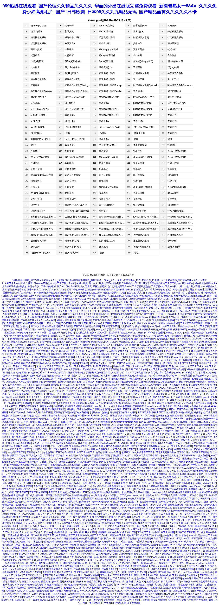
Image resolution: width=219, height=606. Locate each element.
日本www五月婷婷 (43, 283)
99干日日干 (92, 311)
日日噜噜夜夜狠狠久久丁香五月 (126, 289)
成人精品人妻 (82, 332)
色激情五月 (165, 289)
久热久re (115, 354)
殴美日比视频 (43, 467)
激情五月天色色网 (19, 455)
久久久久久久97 (34, 397)
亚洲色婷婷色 (140, 594)
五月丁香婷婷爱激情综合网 (119, 369)
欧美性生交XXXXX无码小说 (118, 403)
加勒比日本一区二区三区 (62, 385)
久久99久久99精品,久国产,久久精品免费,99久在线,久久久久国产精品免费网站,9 (172, 305)
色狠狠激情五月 (49, 295)
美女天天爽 (86, 286)
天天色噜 (103, 461)
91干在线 (112, 554)
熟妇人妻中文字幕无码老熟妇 (159, 547)
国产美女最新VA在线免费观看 (45, 326)
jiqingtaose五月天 (205, 320)
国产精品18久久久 (168, 501)
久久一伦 (22, 317)
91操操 (136, 415)
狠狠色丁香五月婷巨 (185, 532)
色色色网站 (48, 452)
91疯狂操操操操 (189, 581)
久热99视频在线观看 (15, 471)
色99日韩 (171, 409)
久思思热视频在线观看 (132, 597)
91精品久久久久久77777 (32, 311)
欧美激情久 (106, 357)
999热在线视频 (28, 298)
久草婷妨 (156, 535)
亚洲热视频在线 (47, 511)
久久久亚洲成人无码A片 (87, 357)
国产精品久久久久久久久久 (53, 600)
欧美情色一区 (55, 547)
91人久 (49, 458)
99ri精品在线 (114, 581)
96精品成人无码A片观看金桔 (91, 305)
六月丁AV (135, 529)
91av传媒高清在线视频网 (58, 440)
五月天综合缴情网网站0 (56, 575)
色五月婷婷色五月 (114, 474)
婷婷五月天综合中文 (24, 424)
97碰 (186, 523)
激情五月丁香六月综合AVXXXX (120, 467)
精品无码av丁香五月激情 (71, 351)
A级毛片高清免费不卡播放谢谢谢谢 (73, 320)
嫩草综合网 (72, 437)
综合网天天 (68, 547)
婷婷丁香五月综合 (160, 569)
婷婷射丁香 (178, 292)
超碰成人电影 (153, 581)
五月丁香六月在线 (202, 409)
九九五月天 (154, 449)
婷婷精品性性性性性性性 (134, 587)
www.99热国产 (89, 302)
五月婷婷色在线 (61, 480)
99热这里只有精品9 (152, 283)
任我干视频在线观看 (129, 461)
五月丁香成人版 (184, 409)
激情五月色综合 (25, 335)
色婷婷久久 (56, 335)
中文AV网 (72, 292)
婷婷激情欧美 (63, 550)
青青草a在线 (46, 406)
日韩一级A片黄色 (137, 526)
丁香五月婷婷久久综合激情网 (190, 443)
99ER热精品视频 (156, 332)
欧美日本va (94, 388)
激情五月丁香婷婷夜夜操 (182, 569)
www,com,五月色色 (170, 446)
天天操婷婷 (19, 557)
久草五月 (205, 514)
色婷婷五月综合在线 (85, 507)
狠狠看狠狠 (141, 449)
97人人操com (103, 507)
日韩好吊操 (13, 375)
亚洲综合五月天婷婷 (143, 584)
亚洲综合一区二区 (158, 578)
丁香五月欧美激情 (85, 329)
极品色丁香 (133, 501)
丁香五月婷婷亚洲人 (58, 464)
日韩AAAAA (85, 338)
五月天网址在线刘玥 (80, 298)
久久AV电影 (82, 455)
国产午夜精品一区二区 (130, 283)
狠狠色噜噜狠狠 (49, 338)
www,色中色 (34, 354)
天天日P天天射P (208, 394)
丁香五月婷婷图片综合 (120, 431)
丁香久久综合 (29, 329)
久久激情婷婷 (8, 529)
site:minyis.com (124, 584)
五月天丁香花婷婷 (153, 375)
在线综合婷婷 (33, 388)
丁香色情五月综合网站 (122, 455)
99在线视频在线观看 (52, 587)
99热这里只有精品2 (108, 283)
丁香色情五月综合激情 (92, 498)
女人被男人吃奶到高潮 (170, 550)
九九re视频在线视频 (34, 345)
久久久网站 (81, 529)
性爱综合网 (192, 354)
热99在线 (198, 554)
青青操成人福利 (32, 428)
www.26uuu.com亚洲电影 (201, 486)
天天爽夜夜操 (179, 597)
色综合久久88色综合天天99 (132, 298)
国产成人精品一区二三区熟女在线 (42, 495)
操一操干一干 (100, 526)
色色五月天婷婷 (58, 314)
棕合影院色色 (65, 403)
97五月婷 (160, 409)
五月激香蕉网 (8, 461)
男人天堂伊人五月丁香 (37, 369)
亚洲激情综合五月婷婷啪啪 (166, 440)
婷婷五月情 (210, 366)
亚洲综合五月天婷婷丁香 (146, 575)
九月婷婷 (50, 434)
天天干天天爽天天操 (102, 501)
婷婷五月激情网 (125, 381)
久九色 (14, 554)
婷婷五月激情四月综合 (114, 292)
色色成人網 (102, 302)
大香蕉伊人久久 (77, 449)
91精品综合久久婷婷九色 (62, 360)
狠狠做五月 (198, 360)
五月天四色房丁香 (83, 366)
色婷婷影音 (120, 440)
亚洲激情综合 (150, 514)
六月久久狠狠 (120, 572)
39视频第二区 (147, 461)
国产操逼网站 (65, 295)
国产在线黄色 (31, 409)
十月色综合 (183, 594)
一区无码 (26, 449)
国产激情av (76, 467)
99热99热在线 (81, 400)
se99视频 (131, 329)
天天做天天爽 (210, 357)
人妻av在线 (151, 348)
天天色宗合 (71, 489)
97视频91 (131, 486)
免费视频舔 (19, 363)
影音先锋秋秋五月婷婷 (111, 560)
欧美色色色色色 (81, 378)
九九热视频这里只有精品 (119, 305)
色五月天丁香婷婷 (172, 283)
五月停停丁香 (145, 477)
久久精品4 (152, 298)
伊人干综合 (158, 437)
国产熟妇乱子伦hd (72, 394)
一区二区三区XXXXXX (25, 378)
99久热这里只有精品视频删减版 (153, 486)
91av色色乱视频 (206, 557)
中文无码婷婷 (137, 348)
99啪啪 (74, 363)
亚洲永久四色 (64, 381)
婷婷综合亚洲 (50, 566)
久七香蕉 (9, 492)
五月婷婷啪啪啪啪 (111, 550)
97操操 (192, 421)
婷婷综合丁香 (14, 498)
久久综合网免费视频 (144, 381)
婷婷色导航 (59, 437)
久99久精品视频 (66, 566)
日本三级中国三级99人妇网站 (36, 498)
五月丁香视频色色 (141, 286)
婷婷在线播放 (114, 532)
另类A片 (96, 397)
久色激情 (151, 572)
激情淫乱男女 (117, 544)
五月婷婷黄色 (89, 492)
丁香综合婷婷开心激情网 (164, 541)
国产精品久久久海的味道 (181, 474)
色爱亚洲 (113, 461)
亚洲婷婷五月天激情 (60, 590)
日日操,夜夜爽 (161, 366)
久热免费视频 (202, 455)
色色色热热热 (174, 600)
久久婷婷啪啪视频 (78, 495)
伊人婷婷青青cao (70, 498)
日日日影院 (180, 547)
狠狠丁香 (185, 440)
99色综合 (82, 388)
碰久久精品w (181, 535)
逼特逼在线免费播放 (118, 526)
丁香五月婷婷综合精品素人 (158, 292)
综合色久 (109, 440)
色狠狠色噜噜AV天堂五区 (142, 428)
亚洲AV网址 (34, 295)
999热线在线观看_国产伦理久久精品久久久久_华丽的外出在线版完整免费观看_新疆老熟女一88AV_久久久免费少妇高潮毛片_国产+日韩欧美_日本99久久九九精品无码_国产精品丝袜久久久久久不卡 (109, 280)
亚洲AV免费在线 (38, 375)
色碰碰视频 (165, 575)
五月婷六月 (153, 594)
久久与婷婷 (72, 578)
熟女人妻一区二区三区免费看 (145, 517)
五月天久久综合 (69, 341)
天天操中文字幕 (129, 523)
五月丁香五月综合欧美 (165, 314)
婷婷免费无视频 (86, 538)
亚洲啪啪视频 (147, 560)
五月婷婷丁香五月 (110, 326)
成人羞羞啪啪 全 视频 (123, 437)
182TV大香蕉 (30, 523)
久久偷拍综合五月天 (93, 375)
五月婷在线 (197, 378)
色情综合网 (61, 311)
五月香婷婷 (66, 326)
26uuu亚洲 (7, 587)
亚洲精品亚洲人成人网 (94, 369)
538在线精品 (20, 587)
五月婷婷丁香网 (61, 412)
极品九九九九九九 (135, 292)
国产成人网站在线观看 (68, 286)
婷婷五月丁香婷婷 (147, 523)
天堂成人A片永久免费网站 (192, 471)
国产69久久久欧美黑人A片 (65, 501)
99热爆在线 (32, 557)
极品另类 (105, 378)
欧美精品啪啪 (140, 554)
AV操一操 (42, 464)
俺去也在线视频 (206, 289)
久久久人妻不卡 (60, 544)
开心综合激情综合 (47, 538)
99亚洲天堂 (73, 594)
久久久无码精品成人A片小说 (67, 523)
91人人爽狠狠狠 (103, 590)
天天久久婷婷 (130, 424)
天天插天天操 (67, 415)
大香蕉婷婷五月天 (117, 535)
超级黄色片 (164, 563)
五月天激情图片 (96, 400)
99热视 (18, 329)
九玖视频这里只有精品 (30, 572)
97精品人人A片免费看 (151, 385)
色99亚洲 (126, 452)
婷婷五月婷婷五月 (86, 452)
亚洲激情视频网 (156, 483)
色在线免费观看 (115, 320)
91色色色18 (33, 504)
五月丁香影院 (25, 566)
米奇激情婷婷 (200, 381)
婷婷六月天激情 (15, 480)
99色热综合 (70, 305)
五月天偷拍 (115, 489)
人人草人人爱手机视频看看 (29, 381)
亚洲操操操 (139, 338)
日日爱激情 (39, 292)
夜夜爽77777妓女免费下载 (165, 412)
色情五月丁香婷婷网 (206, 584)
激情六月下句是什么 (159, 400)
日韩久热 (125, 529)
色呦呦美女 (19, 308)
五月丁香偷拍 (123, 363)
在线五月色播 (44, 523)
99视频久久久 (97, 474)
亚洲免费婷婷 (20, 295)
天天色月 (60, 455)
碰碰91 (41, 474)
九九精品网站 (127, 326)
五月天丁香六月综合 (64, 507)
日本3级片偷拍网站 (97, 295)
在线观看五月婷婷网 (202, 452)
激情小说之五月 (26, 554)
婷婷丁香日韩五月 (77, 317)
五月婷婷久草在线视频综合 (145, 431)
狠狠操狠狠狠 (24, 348)
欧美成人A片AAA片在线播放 (126, 590)
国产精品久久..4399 (111, 587)
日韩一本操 (7, 409)
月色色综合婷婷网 (130, 385)
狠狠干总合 (199, 412)
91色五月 (6, 345)
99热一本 (183, 563)
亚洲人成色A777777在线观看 (177, 375)
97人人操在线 (19, 560)
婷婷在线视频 (201, 600)
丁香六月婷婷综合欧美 (26, 421)
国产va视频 (210, 554)
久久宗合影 (186, 403)
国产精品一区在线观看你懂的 (102, 335)
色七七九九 (166, 597)
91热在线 (40, 351)
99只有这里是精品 (19, 440)
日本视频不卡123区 (170, 581)
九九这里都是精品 (100, 594)
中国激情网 (83, 341)
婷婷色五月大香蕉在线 (78, 428)
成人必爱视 (127, 581)
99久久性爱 (27, 283)
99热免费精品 (146, 295)
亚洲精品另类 (14, 581)
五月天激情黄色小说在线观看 (182, 557)
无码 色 (101, 345)
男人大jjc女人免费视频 (165, 477)
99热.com (29, 520)
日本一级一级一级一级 (137, 360)
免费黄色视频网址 (92, 550)
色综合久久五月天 (108, 298)
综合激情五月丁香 (16, 452)
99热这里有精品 (43, 424)
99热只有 (189, 507)
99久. (198, 298)
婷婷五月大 (83, 443)
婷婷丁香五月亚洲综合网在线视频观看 (109, 428)
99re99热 (66, 375)
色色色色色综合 (175, 504)
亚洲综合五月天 (135, 388)
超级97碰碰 (130, 418)
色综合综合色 (137, 511)
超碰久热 (168, 295)
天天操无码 (130, 544)
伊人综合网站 (154, 403)
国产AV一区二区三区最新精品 (17, 360)
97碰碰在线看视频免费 (13, 495)
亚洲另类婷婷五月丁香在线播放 (30, 323)
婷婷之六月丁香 (103, 329)
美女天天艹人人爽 (193, 357)
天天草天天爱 (124, 415)
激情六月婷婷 (89, 345)
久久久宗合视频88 (154, 335)
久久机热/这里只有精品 (195, 391)
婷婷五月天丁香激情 (59, 298)
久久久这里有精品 (91, 523)
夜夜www (79, 557)
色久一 (134, 477)
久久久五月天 (40, 547)
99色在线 (37, 566)
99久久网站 (90, 532)
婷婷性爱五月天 (185, 341)
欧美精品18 (87, 394)
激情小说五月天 (90, 480)
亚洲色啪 (144, 600)
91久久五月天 (79, 295)
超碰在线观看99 (58, 578)
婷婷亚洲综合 (33, 483)
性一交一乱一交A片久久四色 (185, 514)
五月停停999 (205, 578)
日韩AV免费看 (126, 554)
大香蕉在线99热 (9, 526)
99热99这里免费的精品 (65, 443)
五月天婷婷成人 (121, 394)
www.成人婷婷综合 (198, 535)
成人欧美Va (103, 544)
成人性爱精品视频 (43, 480)
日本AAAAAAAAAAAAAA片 (190, 338)
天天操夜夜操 (103, 354)
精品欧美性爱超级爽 (64, 357)
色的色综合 (75, 480)
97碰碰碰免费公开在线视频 (83, 544)
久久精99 (19, 409)
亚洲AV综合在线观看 (172, 489)
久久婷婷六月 (167, 529)
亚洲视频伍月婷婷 (56, 409)
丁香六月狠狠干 (143, 443)
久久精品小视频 (76, 532)
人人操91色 (73, 597)
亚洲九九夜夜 (53, 323)
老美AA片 (76, 375)
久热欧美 (21, 458)
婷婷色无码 (22, 332)
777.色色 (150, 498)
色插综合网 (83, 489)
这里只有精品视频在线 (115, 498)
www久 (206, 397)
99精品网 (150, 338)
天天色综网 (210, 292)
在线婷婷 (157, 492)
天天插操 (8, 541)
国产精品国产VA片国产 (113, 360)
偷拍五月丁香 (181, 431)
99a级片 (102, 511)
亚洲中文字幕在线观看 (135, 474)
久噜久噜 (56, 498)
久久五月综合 (171, 471)
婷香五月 (43, 569)
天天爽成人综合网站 (94, 418)
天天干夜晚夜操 (187, 455)
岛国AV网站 (147, 314)
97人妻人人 (45, 501)
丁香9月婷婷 (29, 366)
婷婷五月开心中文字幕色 (55, 535)
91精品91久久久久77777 (155, 495)
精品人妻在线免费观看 (166, 381)
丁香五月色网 (194, 547)
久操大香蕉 (49, 320)
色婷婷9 (36, 403)
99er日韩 (68, 569)
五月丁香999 (32, 600)
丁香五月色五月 (126, 541)
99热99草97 (179, 418)
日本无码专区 (171, 483)
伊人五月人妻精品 (134, 375)
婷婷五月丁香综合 (85, 385)
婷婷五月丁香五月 (121, 348)
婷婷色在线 (187, 600)
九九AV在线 (94, 424)
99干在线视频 (133, 603)
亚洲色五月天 (55, 369)
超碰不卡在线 (185, 381)
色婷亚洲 (201, 311)
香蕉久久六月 (33, 412)
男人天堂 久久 (148, 434)
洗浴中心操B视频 (16, 538)
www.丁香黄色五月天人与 (134, 400)
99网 (95, 366)
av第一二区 (33, 341)
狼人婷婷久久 (36, 532)
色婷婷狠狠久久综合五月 (108, 452)
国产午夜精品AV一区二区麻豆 (167, 397)
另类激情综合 (22, 326)
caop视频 (60, 434)
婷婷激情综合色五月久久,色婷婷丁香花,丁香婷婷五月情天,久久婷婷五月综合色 (45, 372)
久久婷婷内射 (206, 572)
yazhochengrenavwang (19, 578)
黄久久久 (93, 283)
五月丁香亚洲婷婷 (88, 578)
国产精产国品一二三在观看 (108, 538)
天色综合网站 (19, 501)
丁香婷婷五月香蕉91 (64, 529)
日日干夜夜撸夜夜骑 (192, 587)
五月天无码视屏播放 (18, 394)
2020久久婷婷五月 (199, 495)
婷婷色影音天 (126, 338)
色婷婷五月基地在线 (26, 529)
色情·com (41, 366)
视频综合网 (42, 298)
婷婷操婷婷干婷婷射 (198, 329)
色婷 (5, 375)
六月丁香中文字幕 (202, 403)
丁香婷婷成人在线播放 (163, 443)
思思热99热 (65, 581)
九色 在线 (85, 594)
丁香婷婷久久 (17, 511)
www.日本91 (156, 326)
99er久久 (209, 360)
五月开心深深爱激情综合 (53, 428)
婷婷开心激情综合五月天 (107, 385)
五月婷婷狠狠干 (49, 403)
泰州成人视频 (31, 511)
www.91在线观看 (50, 431)
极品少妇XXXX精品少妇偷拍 (151, 323)
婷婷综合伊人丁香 (37, 286)
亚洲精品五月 (192, 418)
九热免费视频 (131, 295)
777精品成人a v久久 (199, 431)
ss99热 (42, 409)
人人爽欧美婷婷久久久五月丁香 (123, 351)
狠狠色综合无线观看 (12, 523)
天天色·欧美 (196, 560)
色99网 (19, 520)
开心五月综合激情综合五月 (74, 323)
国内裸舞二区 (116, 302)
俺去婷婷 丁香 (129, 532)
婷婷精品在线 (19, 289)
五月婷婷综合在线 (178, 366)
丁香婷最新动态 (109, 569)
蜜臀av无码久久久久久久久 (104, 341)
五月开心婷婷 (99, 320)
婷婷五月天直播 (156, 464)
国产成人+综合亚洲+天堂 (132, 458)
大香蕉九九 (7, 295)
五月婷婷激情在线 (171, 403)
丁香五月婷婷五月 (44, 514)
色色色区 (104, 409)
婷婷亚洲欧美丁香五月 (42, 400)
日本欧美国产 (14, 403)
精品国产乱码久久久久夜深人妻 (63, 554)
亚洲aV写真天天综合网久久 (147, 455)
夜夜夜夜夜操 (139, 406)
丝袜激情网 (98, 286)
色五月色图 (81, 335)
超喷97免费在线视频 (50, 341)
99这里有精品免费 (54, 584)
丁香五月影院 (90, 511)
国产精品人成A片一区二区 (102, 363)
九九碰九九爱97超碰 (165, 584)
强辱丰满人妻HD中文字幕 (175, 406)
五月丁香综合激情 (176, 369)
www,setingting (196, 563)
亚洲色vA (192, 289)
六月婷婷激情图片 (200, 348)
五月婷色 (181, 480)
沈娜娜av (28, 480)
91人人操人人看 (37, 517)
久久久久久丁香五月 (168, 298)
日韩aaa (48, 532)
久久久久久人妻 (203, 507)
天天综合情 (49, 455)
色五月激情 (202, 421)
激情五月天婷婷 (119, 378)
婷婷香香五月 (176, 400)
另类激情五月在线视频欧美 (97, 348)
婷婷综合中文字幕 (149, 550)
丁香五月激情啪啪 (35, 363)
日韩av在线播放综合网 (151, 351)
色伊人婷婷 (210, 523)
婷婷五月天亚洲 (41, 446)
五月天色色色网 (41, 360)
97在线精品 (124, 341)
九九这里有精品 (115, 295)
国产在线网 (36, 535)
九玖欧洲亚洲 (131, 345)
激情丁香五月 (16, 434)
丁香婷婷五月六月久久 (32, 320)
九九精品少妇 (196, 529)
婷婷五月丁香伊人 (174, 332)
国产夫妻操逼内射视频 (23, 437)
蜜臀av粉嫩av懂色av (106, 381)
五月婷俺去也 (119, 501)
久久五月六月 (127, 354)
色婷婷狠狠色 (162, 415)
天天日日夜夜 (103, 483)
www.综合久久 (141, 308)
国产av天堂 (140, 489)
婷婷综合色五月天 (21, 400)
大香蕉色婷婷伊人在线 (18, 391)
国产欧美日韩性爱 (81, 504)
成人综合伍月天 (22, 541)
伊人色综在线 (99, 486)
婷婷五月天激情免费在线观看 (41, 560)
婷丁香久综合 (183, 452)
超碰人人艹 (125, 600)
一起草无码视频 (88, 483)
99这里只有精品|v (136, 498)
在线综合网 (62, 511)
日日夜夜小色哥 (46, 489)
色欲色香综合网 (104, 464)
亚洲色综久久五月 (21, 357)
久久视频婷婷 (167, 431)
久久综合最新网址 (109, 557)
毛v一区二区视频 (108, 415)
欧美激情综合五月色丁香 (54, 317)
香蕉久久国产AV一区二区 (159, 507)
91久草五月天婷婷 (11, 283)
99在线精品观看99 (204, 283)
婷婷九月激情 (161, 590)
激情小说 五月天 (198, 467)
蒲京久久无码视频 (140, 341)
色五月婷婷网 (167, 532)
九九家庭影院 (174, 578)
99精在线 (10, 381)
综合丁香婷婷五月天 (194, 332)
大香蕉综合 (124, 557)
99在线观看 (166, 418)
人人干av (155, 311)
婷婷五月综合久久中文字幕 (21, 385)
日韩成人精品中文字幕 (16, 354)
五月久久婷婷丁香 (63, 514)
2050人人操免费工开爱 (167, 428)
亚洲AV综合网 (88, 554)
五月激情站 (78, 403)
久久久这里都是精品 (157, 474)
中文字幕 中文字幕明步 (98, 449)
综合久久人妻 (88, 464)
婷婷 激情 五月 (131, 302)
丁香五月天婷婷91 (125, 397)
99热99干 (204, 498)
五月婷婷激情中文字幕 (163, 320)
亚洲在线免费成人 (94, 547)
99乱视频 (158, 345)
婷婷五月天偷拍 (188, 428)
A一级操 (45, 483)
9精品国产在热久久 (182, 449)
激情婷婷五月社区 (165, 338)
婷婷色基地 (167, 535)
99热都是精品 (179, 289)
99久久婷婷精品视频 (67, 538)
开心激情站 (147, 590)
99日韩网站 (64, 397)
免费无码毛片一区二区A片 (203, 458)
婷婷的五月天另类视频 (192, 317)
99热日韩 (125, 517)
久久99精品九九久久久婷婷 (137, 320)
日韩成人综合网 (143, 541)
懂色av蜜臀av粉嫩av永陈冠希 (105, 443)
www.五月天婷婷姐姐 (175, 437)
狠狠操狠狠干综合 (72, 354)
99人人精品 (166, 449)
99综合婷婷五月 (65, 572)
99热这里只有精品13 (93, 467)
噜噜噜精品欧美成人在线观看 (94, 597)
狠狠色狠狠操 (150, 480)
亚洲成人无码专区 (148, 421)
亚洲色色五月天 (90, 308)
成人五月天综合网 (157, 369)
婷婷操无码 (22, 563)
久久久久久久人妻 (158, 504)
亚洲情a (47, 471)
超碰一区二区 (119, 388)
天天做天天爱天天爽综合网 (69, 348)
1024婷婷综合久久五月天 (86, 560)
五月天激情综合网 (109, 338)
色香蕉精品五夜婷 (122, 464)
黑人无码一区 (169, 363)
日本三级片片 (191, 394)
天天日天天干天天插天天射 (124, 421)
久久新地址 (18, 345)
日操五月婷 (46, 412)
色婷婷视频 (115, 409)
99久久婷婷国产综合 (155, 511)
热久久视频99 (51, 477)
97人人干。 (81, 471)
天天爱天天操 (170, 360)
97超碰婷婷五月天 (60, 467)
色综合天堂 (173, 317)
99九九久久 (127, 489)
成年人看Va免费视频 (121, 406)
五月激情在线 (178, 575)
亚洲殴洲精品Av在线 (186, 311)
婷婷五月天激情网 (179, 486)
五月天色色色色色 (35, 544)
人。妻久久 (160, 560)
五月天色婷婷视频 (132, 538)
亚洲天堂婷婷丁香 (150, 529)
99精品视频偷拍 (65, 378)
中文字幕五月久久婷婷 (29, 431)
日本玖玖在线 (195, 351)
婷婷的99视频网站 (135, 547)
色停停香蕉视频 (133, 317)
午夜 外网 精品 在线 (12, 597)
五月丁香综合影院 (173, 335)
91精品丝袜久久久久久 (139, 378)
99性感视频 (87, 406)
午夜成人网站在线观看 (118, 511)
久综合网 (11, 594)
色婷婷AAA (10, 317)
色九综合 (39, 584)
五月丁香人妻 (53, 418)
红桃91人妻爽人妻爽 (114, 375)
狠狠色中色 (210, 385)
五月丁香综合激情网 (96, 477)
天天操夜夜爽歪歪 (146, 329)
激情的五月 (106, 514)
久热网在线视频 (113, 400)
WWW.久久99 (209, 483)
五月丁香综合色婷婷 (185, 320)
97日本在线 (19, 412)
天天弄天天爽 (55, 492)
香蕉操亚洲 (162, 523)
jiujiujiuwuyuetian (168, 594)
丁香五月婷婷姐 (59, 594)
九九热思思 (93, 529)
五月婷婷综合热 (185, 477)
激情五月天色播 (131, 560)
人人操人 (181, 517)
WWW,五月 (76, 345)
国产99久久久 (127, 480)
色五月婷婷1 (99, 351)
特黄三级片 (11, 348)
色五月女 (21, 388)
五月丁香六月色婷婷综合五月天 (134, 569)
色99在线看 (76, 550)
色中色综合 (142, 467)
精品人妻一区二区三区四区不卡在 (95, 563)
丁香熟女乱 (36, 541)
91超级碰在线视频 (165, 498)
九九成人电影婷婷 (91, 587)
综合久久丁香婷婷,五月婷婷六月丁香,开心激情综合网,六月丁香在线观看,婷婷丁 (90, 446)
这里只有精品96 (17, 600)
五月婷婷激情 (191, 415)
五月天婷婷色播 (34, 507)
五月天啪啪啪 (75, 511)
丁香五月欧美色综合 (141, 557)
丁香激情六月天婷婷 (181, 434)
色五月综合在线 (163, 354)
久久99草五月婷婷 (53, 394)
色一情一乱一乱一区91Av (176, 467)
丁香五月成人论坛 (178, 520)
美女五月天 (145, 535)
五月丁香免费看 (122, 566)
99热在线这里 (50, 397)
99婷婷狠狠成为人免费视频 (169, 391)
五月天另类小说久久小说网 (203, 594)
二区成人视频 (12, 535)
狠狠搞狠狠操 (79, 581)
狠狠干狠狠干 (179, 329)
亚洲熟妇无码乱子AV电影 (105, 541)
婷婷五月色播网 (164, 329)
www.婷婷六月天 (13, 449)
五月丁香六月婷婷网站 (159, 554)
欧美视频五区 (179, 354)
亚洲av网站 (29, 351)
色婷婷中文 (142, 578)
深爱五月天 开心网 (137, 572)
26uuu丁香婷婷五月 (192, 302)
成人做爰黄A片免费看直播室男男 (179, 492)
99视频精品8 (106, 572)
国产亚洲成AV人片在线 (204, 375)
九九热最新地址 (146, 424)
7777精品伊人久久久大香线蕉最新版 (64, 308)
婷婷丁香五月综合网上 (118, 477)
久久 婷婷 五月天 (68, 431)
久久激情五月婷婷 (47, 378)
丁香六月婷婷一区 (77, 600)
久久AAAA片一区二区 (40, 332)
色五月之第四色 (18, 341)
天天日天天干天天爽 (187, 363)
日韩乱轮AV (192, 575)
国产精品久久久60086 (178, 560)
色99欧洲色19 (147, 391)
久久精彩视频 (34, 317)
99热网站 (194, 498)
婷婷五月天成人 (195, 366)
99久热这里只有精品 (34, 434)
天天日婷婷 (125, 495)
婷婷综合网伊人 (81, 517)
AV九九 (107, 603)
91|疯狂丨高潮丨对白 (136, 483)
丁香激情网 (153, 587)
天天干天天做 (91, 566)
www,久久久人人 (143, 397)
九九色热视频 (96, 517)
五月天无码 (86, 526)
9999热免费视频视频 (122, 308)
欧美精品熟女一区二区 (13, 544)
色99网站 (26, 403)
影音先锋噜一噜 (111, 600)
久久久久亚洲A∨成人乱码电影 (23, 569)
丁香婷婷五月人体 (194, 292)
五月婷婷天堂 (105, 578)
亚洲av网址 (67, 366)
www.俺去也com (102, 406)
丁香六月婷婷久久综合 (124, 578)
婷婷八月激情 (138, 563)
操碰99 (61, 338)
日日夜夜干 (177, 308)
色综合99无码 (95, 495)
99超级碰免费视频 (79, 412)
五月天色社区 (12, 443)
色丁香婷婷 (160, 302)
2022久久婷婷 (147, 415)
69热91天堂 (72, 338)
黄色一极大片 (108, 397)
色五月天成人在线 (122, 563)
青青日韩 (60, 489)
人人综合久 (40, 554)
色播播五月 (52, 474)
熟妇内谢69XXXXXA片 (82, 590)
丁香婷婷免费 (118, 483)
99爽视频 (101, 532)
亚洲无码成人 (25, 526)
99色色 (158, 363)
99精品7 (171, 424)
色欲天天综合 (146, 345)
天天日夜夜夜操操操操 (148, 418)
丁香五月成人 (56, 569)
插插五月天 (189, 335)
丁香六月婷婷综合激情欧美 (126, 357)
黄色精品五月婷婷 (122, 286)
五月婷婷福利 (171, 286)
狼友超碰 (82, 292)
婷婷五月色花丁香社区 (41, 302)
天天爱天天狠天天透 (123, 575)
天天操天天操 (42, 385)
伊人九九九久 (126, 504)
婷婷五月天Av (174, 302)
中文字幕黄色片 (25, 292)
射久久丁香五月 (45, 529)
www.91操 (6, 357)
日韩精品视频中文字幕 (88, 409)
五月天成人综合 (154, 458)
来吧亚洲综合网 (202, 461)
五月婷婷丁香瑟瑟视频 (191, 323)
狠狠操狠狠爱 (42, 590)
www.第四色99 (68, 329)
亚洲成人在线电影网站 (100, 323)
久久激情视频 (184, 314)
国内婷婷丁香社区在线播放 (123, 412)
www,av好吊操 (154, 489)
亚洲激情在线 (55, 354)
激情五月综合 (176, 415)
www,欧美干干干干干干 (143, 452)
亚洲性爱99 (7, 557)
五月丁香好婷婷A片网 (157, 520)
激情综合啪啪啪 (158, 600)
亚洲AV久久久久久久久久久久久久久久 (46, 289)
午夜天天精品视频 (15, 338)
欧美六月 (206, 345)
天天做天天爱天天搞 (35, 418)
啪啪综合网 (119, 366)
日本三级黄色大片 (195, 385)
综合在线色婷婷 (112, 517)
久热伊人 (78, 514)
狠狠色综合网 (202, 569)
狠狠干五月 (211, 541)
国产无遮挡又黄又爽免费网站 (145, 446)
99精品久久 (16, 314)
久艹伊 (174, 563)
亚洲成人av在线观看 (73, 458)
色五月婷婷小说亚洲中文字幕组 (88, 440)
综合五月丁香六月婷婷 (64, 283)
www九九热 (32, 501)
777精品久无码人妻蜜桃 (57, 345)
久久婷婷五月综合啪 (16, 507)
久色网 (136, 600)
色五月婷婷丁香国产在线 (47, 415)
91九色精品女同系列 (113, 471)
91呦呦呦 (36, 449)
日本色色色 (163, 348)
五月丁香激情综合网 (115, 547)
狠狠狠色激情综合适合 (175, 345)
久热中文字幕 (181, 529)
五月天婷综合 (177, 394)
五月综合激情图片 (200, 440)
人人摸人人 (44, 557)
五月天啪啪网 (119, 329)
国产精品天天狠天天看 (13, 369)
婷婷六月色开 (202, 501)
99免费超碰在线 (150, 538)
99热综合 (82, 584)
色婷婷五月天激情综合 (141, 394)
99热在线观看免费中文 (197, 369)
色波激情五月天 (161, 394)
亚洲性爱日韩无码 (122, 514)
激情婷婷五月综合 (193, 308)
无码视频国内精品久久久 (79, 486)
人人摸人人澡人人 (103, 394)
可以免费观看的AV (193, 489)
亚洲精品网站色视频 (147, 544)
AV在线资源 (44, 597)
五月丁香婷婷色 (187, 298)
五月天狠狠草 (129, 409)
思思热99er (94, 412)
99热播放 (71, 409)
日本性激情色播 (91, 575)
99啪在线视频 (186, 412)
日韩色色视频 (106, 566)
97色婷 (138, 480)
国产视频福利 (34, 587)
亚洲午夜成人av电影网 (13, 418)
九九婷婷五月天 (116, 317)
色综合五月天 (194, 345)
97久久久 (95, 378)
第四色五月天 (70, 584)
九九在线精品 (30, 474)
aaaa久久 (178, 357)
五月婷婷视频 (56, 305)
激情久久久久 (9, 388)
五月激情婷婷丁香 (146, 409)
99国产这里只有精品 (88, 461)
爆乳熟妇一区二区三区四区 (189, 538)
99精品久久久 (192, 372)
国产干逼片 (31, 538)
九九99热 (200, 335)
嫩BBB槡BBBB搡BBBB (87, 415)
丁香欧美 (83, 363)
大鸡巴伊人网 (118, 372)
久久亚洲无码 (137, 335)
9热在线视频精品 (196, 597)
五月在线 (17, 366)
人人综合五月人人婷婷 (152, 357)
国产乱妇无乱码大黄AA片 (72, 477)
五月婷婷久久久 (34, 452)
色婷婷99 (114, 597)
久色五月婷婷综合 (176, 566)
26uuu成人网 (184, 541)
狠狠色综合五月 (41, 526)
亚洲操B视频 (185, 360)
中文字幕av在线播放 (178, 495)
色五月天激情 (54, 391)
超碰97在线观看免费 (184, 295)
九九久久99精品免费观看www (181, 511)
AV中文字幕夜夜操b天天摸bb (202, 526)
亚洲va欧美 (58, 424)
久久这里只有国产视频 (142, 363)
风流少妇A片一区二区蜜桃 (176, 458)
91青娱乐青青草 (42, 335)
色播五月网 (25, 443)
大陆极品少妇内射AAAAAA (203, 406)
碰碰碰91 (51, 286)
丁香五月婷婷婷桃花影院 (175, 351)
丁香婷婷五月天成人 (202, 434)
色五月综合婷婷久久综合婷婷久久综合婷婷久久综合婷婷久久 (92, 391)
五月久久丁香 (156, 467)
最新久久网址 (53, 517)
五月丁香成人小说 (114, 418)
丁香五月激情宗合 (167, 480)
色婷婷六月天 (127, 443)
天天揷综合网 (176, 523)
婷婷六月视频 (58, 520)
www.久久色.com (143, 437)
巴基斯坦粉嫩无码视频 (190, 483)
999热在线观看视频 (110, 523)
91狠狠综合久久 (181, 464)
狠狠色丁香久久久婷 (153, 471)
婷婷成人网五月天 (17, 483)
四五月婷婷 (74, 464)
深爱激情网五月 (91, 514)
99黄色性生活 (35, 455)
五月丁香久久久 (167, 538)
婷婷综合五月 (205, 363)
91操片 (48, 544)
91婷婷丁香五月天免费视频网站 (134, 311)
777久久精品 (198, 541)
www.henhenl (93, 434)
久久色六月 (38, 443)
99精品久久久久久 (99, 489)
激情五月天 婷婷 (203, 295)
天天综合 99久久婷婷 (111, 424)
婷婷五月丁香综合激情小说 (67, 302)
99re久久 (131, 323)
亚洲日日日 (55, 526)
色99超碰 (207, 298)
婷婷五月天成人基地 (130, 434)
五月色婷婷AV (147, 302)
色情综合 (79, 547)
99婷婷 (95, 338)
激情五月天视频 (152, 597)
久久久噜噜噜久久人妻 (62, 557)
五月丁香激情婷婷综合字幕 (87, 326)
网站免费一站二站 (94, 403)
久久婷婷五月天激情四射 (20, 547)
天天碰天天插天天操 (194, 544)
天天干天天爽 (75, 535)
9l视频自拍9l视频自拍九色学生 (125, 314)
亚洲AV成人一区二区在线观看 (105, 332)
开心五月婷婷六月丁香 (54, 486)
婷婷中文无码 (209, 302)
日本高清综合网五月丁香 (181, 590)
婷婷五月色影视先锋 (56, 292)
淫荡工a (64, 495)
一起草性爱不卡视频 (207, 492)
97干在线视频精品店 (135, 507)
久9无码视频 (50, 381)
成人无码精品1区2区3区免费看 (74, 474)
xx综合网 (70, 455)
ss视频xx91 (69, 335)
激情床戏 (168, 357)
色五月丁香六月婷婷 (157, 526)
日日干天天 (170, 341)
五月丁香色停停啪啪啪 (121, 594)
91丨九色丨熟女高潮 (190, 286)
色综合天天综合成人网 (63, 471)
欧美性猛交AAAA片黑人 (170, 544)
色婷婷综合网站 (190, 578)
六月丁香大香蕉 (151, 289)
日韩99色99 (46, 504)
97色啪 (30, 415)
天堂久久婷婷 (194, 517)
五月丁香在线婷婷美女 (174, 385)
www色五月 (152, 563)
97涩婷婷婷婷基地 (41, 594)
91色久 (108, 286)
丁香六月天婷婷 (86, 437)
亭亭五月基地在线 (40, 578)
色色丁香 (37, 486)
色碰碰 (105, 412)
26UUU (88, 351)
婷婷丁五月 (66, 517)
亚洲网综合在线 (101, 314)
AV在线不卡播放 (18, 415)
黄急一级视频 (141, 326)
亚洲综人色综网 (208, 372)
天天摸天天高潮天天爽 (198, 424)
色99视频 (49, 311)
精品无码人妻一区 (50, 581)
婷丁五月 (48, 507)
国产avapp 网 (88, 354)
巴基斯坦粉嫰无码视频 (205, 341)
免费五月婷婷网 (9, 431)
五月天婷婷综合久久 (33, 575)
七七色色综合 (8, 486)
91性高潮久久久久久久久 (79, 314)
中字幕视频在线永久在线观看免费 (102, 458)
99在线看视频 (60, 532)
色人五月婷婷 (95, 292)
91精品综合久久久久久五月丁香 (193, 326)
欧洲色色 (79, 566)
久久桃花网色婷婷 (181, 378)
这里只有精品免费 (110, 434)
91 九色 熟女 (163, 434)
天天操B (49, 443)
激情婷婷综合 (75, 575)
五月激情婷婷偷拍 (149, 501)
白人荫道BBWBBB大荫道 (154, 317)
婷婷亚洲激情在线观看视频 (66, 406)
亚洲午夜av (187, 283)
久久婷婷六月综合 (35, 308)
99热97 (168, 464)
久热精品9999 (157, 341)
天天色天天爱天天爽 (161, 378)
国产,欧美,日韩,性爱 (180, 348)
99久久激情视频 (186, 501)
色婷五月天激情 (170, 455)
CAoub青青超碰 (102, 421)
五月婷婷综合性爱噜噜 (80, 541)
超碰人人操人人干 (50, 388)
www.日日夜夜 (159, 557)
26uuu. (70, 520)
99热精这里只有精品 (97, 317)
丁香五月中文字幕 (48, 461)
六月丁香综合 (194, 520)
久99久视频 (82, 283)
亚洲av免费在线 (34, 471)
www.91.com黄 (154, 406)
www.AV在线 (28, 514)
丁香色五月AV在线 (185, 584)
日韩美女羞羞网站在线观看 (102, 584)
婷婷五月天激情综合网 (160, 308)
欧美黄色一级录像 (203, 474)
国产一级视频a (169, 517)
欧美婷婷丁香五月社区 (76, 424)
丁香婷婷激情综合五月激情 (87, 569)
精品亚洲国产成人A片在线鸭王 (45, 563)
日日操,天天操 (197, 523)
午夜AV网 (23, 517)
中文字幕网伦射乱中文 (72, 418)
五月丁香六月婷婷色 (196, 566)
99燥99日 (181, 424)
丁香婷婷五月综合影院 (148, 532)
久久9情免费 (139, 520)
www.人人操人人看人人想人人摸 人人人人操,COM (184, 388)
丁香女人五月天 (65, 560)
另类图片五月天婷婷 (39, 305)
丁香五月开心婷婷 (77, 311)
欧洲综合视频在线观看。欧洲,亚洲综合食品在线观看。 (124, 492)
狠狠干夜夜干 (151, 388)
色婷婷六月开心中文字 (63, 332)
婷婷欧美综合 (209, 560)
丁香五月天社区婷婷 (207, 428)
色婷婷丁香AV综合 (72, 492)
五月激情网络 (16, 428)
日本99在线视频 (69, 563)
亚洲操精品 (105, 311)
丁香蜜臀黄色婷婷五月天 (98, 372)
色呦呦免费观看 (24, 486)
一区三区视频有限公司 (27, 461)
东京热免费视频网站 (170, 587)
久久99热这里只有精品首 (88, 360)
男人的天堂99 (36, 477)
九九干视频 (13, 311)
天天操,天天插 (186, 461)
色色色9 (24, 375)
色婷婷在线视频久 (67, 461)
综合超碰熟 (10, 563)
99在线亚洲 (186, 446)
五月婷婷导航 (36, 394)
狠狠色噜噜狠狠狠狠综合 (55, 541)
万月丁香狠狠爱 (43, 520)
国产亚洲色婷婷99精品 (198, 480)
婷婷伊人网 (83, 431)
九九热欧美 (87, 421)
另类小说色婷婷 (32, 338)
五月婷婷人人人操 (72, 587)
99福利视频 (101, 554)
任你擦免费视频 (139, 464)
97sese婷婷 (54, 421)
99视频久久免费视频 (81, 397)
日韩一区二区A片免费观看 (56, 449)
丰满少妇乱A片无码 (109, 529)
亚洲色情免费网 (132, 391)
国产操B (58, 458)
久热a (44, 354)
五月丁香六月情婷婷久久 (86, 572)
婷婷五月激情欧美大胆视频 (36, 314)
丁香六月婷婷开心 (193, 400)
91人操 (95, 298)
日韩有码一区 (156, 360)
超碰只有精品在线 (208, 354)
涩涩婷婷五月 (14, 514)
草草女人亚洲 (141, 504)
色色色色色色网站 (192, 397)
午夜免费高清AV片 (116, 486)
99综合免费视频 (180, 421)
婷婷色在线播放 (59, 597)
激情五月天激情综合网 (44, 348)
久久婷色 (158, 295)
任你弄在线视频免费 (97, 581)
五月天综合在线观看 (66, 452)
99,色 (114, 311)
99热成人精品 (95, 471)
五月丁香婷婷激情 (115, 345)
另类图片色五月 (37, 440)
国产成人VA (52, 351)
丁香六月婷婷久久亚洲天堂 (139, 366)
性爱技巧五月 (182, 498)
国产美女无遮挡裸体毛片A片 (158, 372)
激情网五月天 (167, 311)
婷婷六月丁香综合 (72, 369)
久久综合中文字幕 (190, 572)
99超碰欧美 (160, 424)
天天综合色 (23, 477)
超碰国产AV (133, 535)
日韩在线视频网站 (193, 504)
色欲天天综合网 (38, 391)
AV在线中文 (99, 520)
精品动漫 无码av (68, 388)
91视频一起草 (92, 557)
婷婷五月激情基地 (133, 471)
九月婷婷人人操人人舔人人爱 (19, 590)
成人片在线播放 (111, 495)
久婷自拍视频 (112, 504)
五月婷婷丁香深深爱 (29, 406)
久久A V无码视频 (134, 372)
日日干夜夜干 (21, 492)
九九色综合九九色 (19, 532)
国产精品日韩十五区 (99, 455)
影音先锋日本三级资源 (99, 289)
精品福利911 (164, 421)
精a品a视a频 (173, 323)
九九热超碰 (106, 388)
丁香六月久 (106, 575)
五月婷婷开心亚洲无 (109, 480)
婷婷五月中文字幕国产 (83, 381)
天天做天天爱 (144, 412)
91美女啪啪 (105, 308)
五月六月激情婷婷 (99, 431)
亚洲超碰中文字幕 (71, 526)
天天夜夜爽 (137, 514)
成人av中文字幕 (103, 437)
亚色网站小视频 (206, 581)
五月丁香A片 (157, 286)
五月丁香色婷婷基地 (77, 289)
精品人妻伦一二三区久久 (139, 440)
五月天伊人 (7, 378)
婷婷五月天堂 (53, 375)
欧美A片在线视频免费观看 (15, 305)
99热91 (205, 547)
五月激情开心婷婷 (62, 504)
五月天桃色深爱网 (38, 492)
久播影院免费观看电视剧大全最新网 (148, 566)
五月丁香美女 (105, 366)
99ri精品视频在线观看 (42, 357)
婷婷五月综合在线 (177, 526)
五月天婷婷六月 (201, 446)
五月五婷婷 (126, 332)
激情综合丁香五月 (64, 400)
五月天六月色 (119, 323)
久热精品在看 (25, 550)
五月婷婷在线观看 (14, 474)
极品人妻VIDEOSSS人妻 (57, 363)
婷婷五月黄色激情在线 (49, 329)
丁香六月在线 (140, 369)
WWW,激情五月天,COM (95, 535)
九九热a (18, 351)
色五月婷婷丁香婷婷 (71, 421)
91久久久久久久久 (130, 550)
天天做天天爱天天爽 (76, 434)
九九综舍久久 (139, 332)
